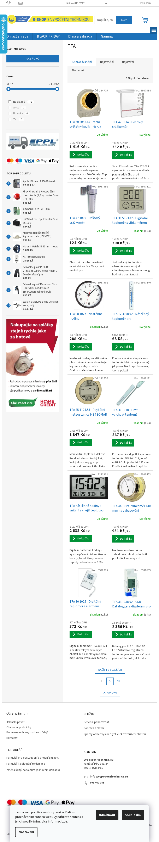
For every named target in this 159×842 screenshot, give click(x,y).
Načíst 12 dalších (110, 670)
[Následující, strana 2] (110, 681)
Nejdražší (128, 62)
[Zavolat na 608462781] (12, 3)
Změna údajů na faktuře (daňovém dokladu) (33, 770)
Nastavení (26, 832)
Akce (18, 108)
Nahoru (112, 693)
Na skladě (22, 102)
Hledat (124, 20)
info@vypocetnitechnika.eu (109, 777)
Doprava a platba (94, 728)
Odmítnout (107, 815)
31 (118, 681)
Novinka (20, 113)
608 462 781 (97, 783)
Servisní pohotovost (96, 722)
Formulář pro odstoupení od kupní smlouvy (32, 758)
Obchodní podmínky (18, 727)
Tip (17, 119)
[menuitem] (17, 36)
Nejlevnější (107, 62)
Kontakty (12, 738)
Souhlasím (133, 815)
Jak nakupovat (75, 3)
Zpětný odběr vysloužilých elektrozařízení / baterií (115, 734)
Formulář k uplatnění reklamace (25, 764)
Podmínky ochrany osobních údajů (27, 732)
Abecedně (78, 70)
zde (64, 821)
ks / (32, 59)
